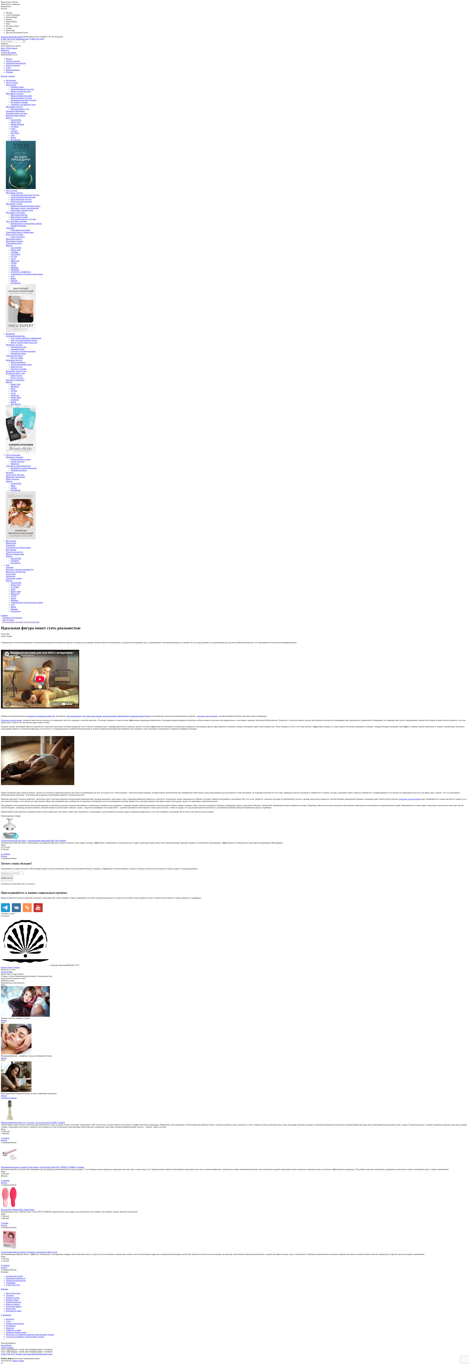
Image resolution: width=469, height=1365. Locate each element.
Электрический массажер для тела (25, 195)
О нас (8, 68)
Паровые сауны (17, 87)
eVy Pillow (15, 587)
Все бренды (16, 140)
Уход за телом (11, 190)
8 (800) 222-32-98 (37, 39)
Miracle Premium (17, 124)
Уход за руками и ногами (16, 221)
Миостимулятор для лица (21, 98)
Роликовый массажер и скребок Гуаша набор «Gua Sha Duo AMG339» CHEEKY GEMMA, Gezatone (42, 1167)
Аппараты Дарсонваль (15, 111)
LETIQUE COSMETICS (21, 272)
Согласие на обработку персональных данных (25, 1337)
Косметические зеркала (15, 115)
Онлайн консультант (14, 1276)
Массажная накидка (19, 215)
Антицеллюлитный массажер (23, 197)
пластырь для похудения (207, 716)
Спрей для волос (18, 461)
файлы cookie (18, 1361)
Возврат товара (12, 1300)
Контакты (10, 1319)
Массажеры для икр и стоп (22, 210)
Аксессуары (11, 574)
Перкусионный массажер (21, 201)
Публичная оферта (13, 1306)
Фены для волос (12, 479)
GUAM (14, 256)
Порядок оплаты (13, 1298)
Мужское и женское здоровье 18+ (20, 569)
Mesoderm (15, 386)
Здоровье (9, 567)
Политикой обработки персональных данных (52, 884)
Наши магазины (12, 70)
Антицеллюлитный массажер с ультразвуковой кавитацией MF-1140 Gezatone (33, 841)
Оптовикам (10, 1283)
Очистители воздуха (14, 552)
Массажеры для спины (15, 212)
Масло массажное (18, 362)
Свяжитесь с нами (13, 1330)
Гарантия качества (13, 1302)
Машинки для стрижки (15, 477)
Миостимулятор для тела (21, 199)
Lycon (13, 259)
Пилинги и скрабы (19, 369)
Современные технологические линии (27, 274)
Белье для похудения (14, 234)
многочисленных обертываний (116, 716)
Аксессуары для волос (15, 475)
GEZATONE (16, 120)
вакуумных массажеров (92, 716)
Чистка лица (11, 85)
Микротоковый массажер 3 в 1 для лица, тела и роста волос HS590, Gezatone (33, 1123)
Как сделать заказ (13, 1293)
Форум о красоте (13, 65)
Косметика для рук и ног (16, 371)
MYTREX (15, 133)
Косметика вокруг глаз (15, 373)
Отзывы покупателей (15, 1323)
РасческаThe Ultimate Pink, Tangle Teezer (17, 1210)
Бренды (9, 59)
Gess (13, 135)
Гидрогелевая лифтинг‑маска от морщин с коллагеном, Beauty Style (29, 1252)
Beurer (13, 137)
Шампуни (15, 464)
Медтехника (11, 541)
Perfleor (14, 488)
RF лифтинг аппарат (19, 102)
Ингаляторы (11, 550)
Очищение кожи (17, 349)
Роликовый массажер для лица (23, 100)
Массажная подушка (19, 217)
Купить (4, 856)
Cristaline (14, 252)
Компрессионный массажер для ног (26, 206)
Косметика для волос (14, 457)
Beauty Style (16, 122)
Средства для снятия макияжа (23, 351)
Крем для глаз (16, 375)
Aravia (13, 265)
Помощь (9, 72)
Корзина (35, 1354)
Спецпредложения (8, 1098)
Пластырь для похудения (11, 720)
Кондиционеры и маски (21, 459)
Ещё (7, 565)
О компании (6, 1315)
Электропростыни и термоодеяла (20, 232)
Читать (4, 1020)
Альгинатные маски (14, 356)
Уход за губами (17, 358)
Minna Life (15, 261)
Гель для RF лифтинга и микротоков (26, 338)
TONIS (14, 263)
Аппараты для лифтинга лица (23, 104)
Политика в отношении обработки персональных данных (30, 1334)
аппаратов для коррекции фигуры (41, 716)
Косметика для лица (14, 345)
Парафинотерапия (18, 226)
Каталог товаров (8, 76)
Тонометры (10, 545)
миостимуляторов (73, 716)
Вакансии (10, 1328)
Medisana (14, 267)
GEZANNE (15, 254)
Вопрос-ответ (7, 967)
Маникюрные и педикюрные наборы (26, 223)
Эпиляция (10, 228)
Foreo (13, 129)
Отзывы (16, 967)
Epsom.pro (15, 395)
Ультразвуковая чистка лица (22, 89)
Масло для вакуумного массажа (24, 342)
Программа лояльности (15, 1278)
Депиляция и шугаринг (20, 230)
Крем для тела (16, 367)
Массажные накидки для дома (23, 219)
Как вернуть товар (13, 1311)
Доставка (10, 1295)
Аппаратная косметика (15, 336)
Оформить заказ (45, 1354)
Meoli (13, 486)
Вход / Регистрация (9, 48)
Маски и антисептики (15, 554)
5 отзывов (5, 1138)
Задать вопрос (7, 972)
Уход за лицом (12, 82)
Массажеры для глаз (14, 107)
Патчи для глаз (17, 378)
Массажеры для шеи (14, 241)
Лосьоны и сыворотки (15, 380)
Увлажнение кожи (18, 353)
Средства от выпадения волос (18, 466)
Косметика (10, 334)
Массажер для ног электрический (25, 208)
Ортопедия (10, 576)
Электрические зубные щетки (18, 547)
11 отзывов (5, 854)
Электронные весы (14, 243)
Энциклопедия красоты (16, 63)
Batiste (13, 402)
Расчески (9, 472)
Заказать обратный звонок (12, 37)
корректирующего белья (140, 716)
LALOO (14, 131)
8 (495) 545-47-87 (13, 1285)
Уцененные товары (14, 578)
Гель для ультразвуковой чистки (24, 340)
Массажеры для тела (14, 193)
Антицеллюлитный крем (21, 364)
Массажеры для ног (14, 204)
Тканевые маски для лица (16, 113)
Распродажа (11, 80)
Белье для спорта (18, 237)
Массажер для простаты (16, 572)
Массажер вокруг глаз (20, 109)
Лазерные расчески (19, 470)
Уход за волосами (13, 455)
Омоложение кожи (18, 347)
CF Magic (15, 126)
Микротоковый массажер (21, 96)
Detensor (14, 281)
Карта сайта (11, 1309)
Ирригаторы (11, 543)
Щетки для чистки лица (21, 91)
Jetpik (13, 589)
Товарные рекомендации (16, 1332)
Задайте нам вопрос (24, 1354)
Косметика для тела (14, 360)
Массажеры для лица (14, 93)
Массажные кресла (14, 239)
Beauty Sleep (16, 397)
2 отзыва (4, 1223)
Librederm (15, 400)
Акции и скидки (13, 61)
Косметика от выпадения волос (24, 468)
